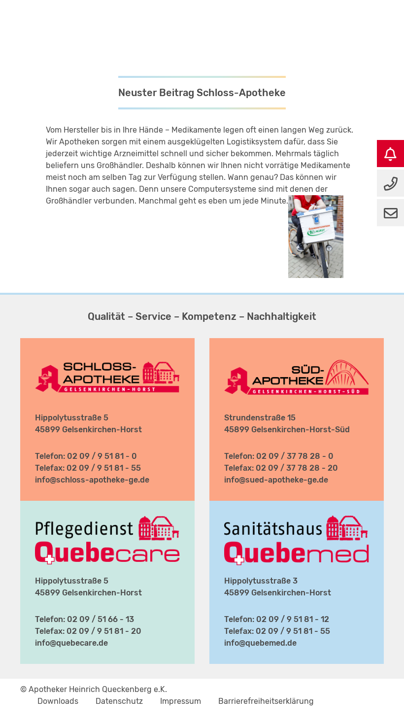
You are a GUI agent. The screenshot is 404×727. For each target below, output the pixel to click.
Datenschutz (119, 701)
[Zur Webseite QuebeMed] (296, 521)
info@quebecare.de (71, 643)
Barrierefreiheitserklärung (266, 701)
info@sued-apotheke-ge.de (276, 480)
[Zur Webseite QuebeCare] (107, 521)
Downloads (57, 701)
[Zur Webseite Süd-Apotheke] (296, 358)
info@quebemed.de (260, 643)
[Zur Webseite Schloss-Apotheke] (107, 358)
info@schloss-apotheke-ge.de (92, 480)
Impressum (180, 701)
